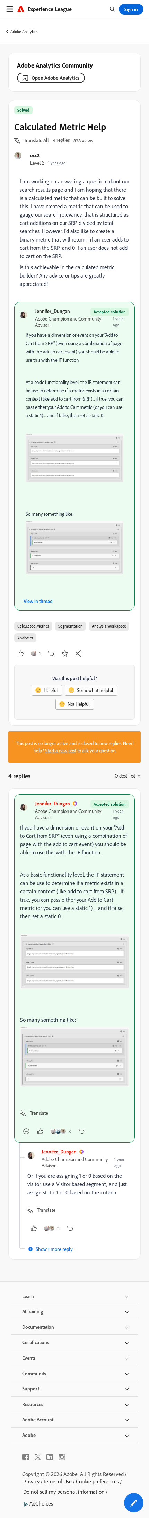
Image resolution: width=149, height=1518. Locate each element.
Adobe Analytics (24, 31)
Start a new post (60, 750)
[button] (36, 140)
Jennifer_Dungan (52, 311)
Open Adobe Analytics (55, 77)
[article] (74, 968)
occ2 (35, 155)
